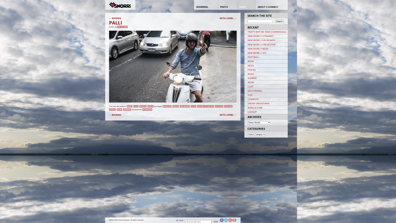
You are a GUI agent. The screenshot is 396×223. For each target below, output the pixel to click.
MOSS (251, 65)
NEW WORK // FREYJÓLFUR (261, 44)
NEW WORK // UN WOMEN (261, 40)
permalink (147, 109)
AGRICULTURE (255, 107)
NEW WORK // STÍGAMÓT (261, 36)
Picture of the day (205, 106)
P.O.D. (135, 106)
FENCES (252, 69)
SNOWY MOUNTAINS (258, 103)
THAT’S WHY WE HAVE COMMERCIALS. (267, 31)
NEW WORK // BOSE (258, 48)
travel (112, 109)
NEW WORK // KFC (257, 52)
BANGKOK (167, 106)
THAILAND (228, 106)
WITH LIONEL (228, 18)
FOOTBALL (253, 57)
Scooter (219, 106)
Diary (129, 106)
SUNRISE (252, 78)
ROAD (251, 73)
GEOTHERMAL (255, 90)
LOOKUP (252, 111)
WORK (251, 82)
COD (250, 95)
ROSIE (251, 61)
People (143, 106)
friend (175, 106)
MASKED (115, 18)
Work (119, 109)
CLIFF (250, 86)
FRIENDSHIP (184, 106)
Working (127, 109)
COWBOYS (253, 99)
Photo (150, 106)
